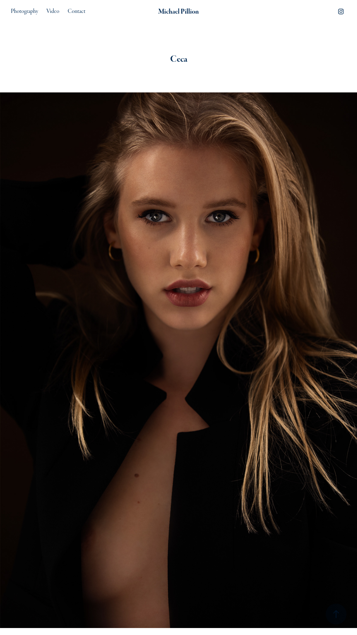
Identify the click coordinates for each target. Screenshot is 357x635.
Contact (76, 11)
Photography (24, 11)
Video (52, 11)
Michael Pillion (178, 11)
